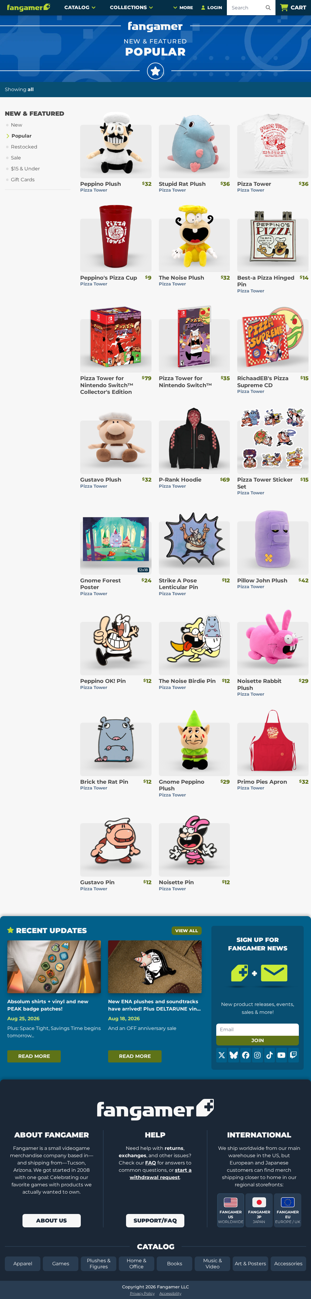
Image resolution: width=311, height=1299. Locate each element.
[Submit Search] (268, 7)
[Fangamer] (28, 7)
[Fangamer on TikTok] (269, 1055)
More (186, 7)
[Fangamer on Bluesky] (233, 1055)
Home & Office (136, 1264)
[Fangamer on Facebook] (245, 1055)
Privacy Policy (142, 1293)
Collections (128, 7)
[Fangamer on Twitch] (293, 1055)
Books (174, 1264)
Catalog (76, 7)
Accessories (288, 1264)
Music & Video (212, 1264)
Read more (34, 1056)
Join (257, 1040)
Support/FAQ (155, 1220)
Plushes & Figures (99, 1264)
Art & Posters (250, 1264)
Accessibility (170, 1293)
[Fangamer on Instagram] (257, 1055)
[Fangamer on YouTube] (281, 1055)
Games (60, 1264)
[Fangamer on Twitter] (221, 1055)
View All (186, 930)
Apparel (22, 1264)
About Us (51, 1220)
